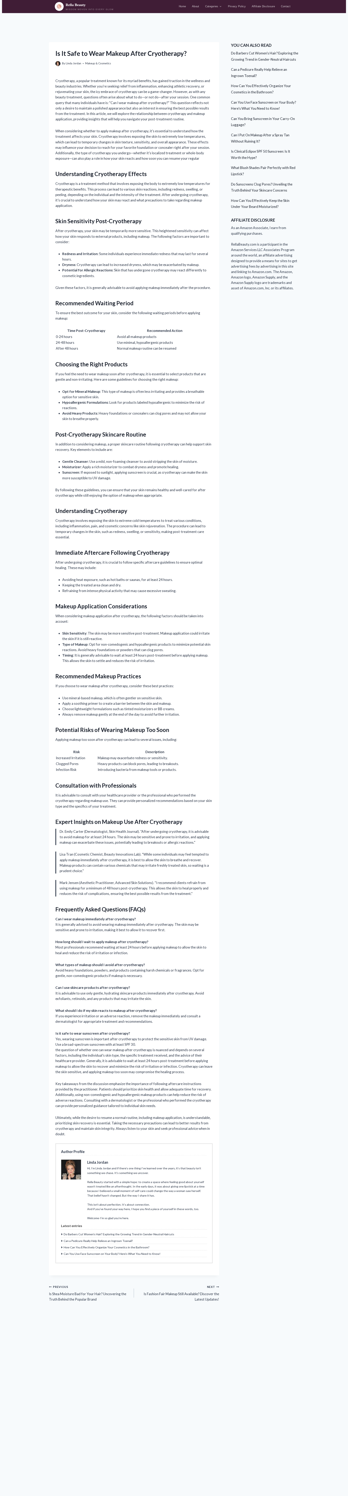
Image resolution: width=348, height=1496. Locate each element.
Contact (285, 6)
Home (182, 6)
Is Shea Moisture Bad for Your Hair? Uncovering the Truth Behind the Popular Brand (87, 1293)
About (195, 6)
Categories (211, 6)
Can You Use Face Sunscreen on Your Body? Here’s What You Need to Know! (112, 1253)
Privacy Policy (237, 6)
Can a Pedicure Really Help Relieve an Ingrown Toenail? (98, 1241)
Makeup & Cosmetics (98, 63)
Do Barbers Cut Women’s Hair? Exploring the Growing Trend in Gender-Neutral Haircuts (119, 1234)
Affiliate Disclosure (263, 6)
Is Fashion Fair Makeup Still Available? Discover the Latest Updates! (181, 1293)
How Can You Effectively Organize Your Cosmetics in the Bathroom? (106, 1247)
